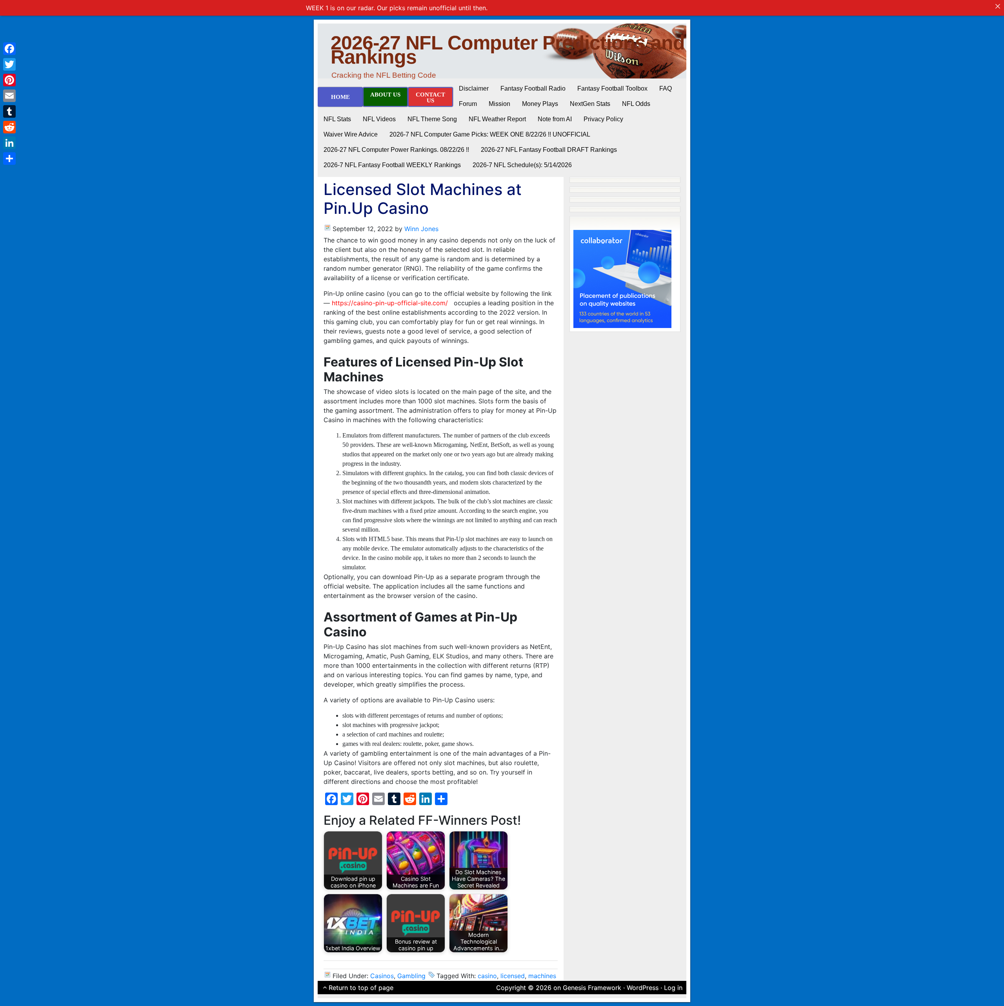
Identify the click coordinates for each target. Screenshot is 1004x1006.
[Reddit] (9, 127)
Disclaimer (474, 88)
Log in (673, 987)
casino (487, 976)
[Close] (997, 6)
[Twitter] (9, 64)
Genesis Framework (592, 987)
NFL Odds (636, 103)
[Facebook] (9, 48)
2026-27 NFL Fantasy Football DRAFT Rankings (549, 149)
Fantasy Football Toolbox (612, 88)
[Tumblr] (9, 111)
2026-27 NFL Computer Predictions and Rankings (508, 50)
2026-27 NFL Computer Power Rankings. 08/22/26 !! (396, 149)
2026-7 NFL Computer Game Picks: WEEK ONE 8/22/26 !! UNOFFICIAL (489, 134)
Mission (499, 103)
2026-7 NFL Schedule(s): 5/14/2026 (522, 165)
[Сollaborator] (622, 278)
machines (542, 976)
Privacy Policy (603, 119)
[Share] (9, 158)
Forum (468, 103)
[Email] (9, 96)
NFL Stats (337, 119)
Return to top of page (361, 987)
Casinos (382, 976)
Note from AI (555, 119)
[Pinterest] (9, 80)
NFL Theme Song (432, 119)
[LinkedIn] (9, 143)
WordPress (642, 987)
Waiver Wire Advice (351, 134)
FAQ (665, 88)
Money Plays (540, 103)
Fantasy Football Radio (533, 88)
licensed (512, 976)
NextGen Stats (590, 103)
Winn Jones (421, 229)
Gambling (411, 976)
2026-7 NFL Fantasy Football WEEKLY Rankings (392, 165)
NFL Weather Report (497, 119)
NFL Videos (379, 119)
